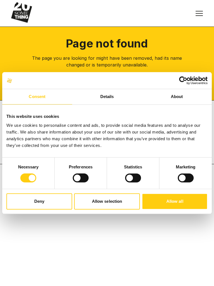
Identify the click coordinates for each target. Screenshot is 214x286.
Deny (39, 201)
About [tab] (177, 96)
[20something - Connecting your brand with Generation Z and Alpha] (21, 12)
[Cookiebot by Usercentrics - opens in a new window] (183, 80)
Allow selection (107, 201)
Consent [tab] (37, 96)
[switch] (81, 177)
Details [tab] (107, 96)
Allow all (174, 201)
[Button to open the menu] (199, 13)
